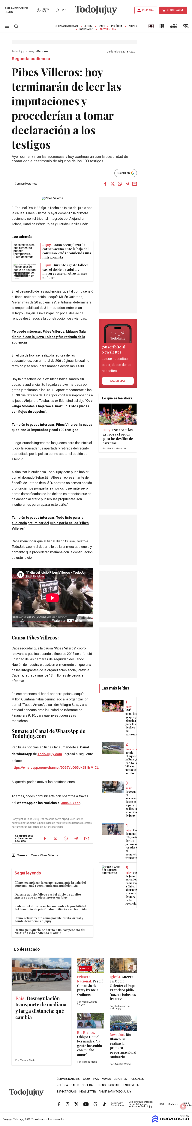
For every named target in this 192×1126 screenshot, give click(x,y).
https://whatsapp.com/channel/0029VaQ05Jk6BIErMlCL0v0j (58, 767)
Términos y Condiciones (117, 1104)
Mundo (133, 26)
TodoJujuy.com (50, 754)
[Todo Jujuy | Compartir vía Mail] (134, 184)
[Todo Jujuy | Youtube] (86, 1104)
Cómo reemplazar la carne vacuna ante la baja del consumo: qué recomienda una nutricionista (50, 883)
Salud (75, 1085)
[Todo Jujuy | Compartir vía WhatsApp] (120, 184)
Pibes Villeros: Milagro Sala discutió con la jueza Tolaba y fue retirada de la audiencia (49, 337)
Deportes (120, 1079)
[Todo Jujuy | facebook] (59, 1104)
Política (116, 26)
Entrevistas (132, 1085)
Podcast (115, 1085)
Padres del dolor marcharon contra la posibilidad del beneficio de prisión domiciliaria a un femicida (50, 907)
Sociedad (88, 1085)
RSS (162, 1104)
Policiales (87, 29)
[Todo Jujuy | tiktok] (104, 1104)
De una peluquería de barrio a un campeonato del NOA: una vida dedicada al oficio (49, 931)
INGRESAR (148, 10)
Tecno (101, 1085)
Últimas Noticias (66, 26)
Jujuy (88, 26)
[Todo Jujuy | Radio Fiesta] (186, 27)
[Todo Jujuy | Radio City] (162, 27)
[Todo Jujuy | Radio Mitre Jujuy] (173, 27)
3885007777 (70, 803)
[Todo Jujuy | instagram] (68, 1104)
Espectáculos (67, 1092)
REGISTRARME (175, 10)
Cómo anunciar (187, 1104)
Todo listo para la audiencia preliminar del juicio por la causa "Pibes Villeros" (50, 523)
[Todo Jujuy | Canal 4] (151, 27)
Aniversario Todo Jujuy (115, 1092)
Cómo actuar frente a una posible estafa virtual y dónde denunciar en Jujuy (48, 919)
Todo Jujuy (18, 51)
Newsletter (108, 29)
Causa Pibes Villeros (34, 637)
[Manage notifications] (183, 1106)
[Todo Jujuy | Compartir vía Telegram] (127, 184)
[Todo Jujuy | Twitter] (76, 1104)
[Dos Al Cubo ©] (170, 1121)
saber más (117, 380)
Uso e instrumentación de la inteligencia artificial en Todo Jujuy (141, 1104)
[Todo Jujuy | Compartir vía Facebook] (105, 184)
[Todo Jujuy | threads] (95, 1104)
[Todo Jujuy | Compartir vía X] (112, 184)
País (102, 26)
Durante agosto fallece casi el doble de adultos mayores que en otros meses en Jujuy (47, 895)
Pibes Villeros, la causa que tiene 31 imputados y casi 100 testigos (52, 427)
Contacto (173, 1104)
